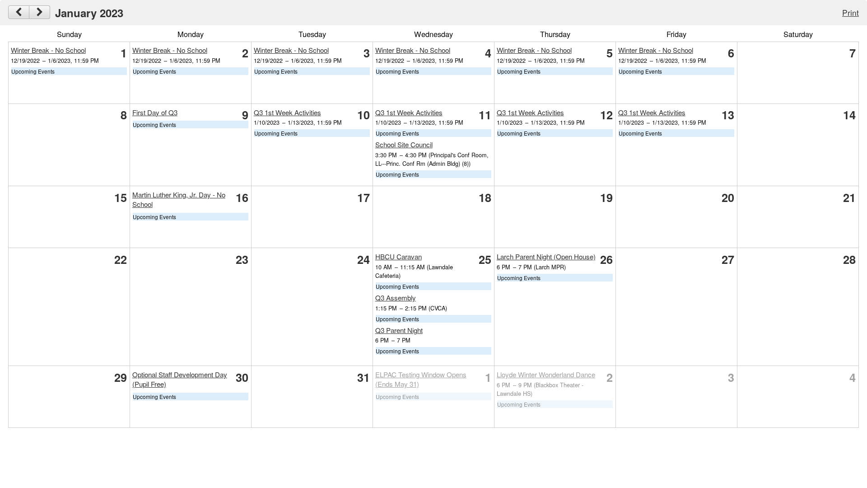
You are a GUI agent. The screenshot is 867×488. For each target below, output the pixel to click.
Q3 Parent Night (399, 330)
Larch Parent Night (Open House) (546, 256)
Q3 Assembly (395, 297)
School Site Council (404, 144)
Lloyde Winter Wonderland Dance (546, 374)
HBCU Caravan (398, 256)
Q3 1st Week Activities (287, 112)
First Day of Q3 (154, 112)
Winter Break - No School (48, 50)
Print (850, 12)
